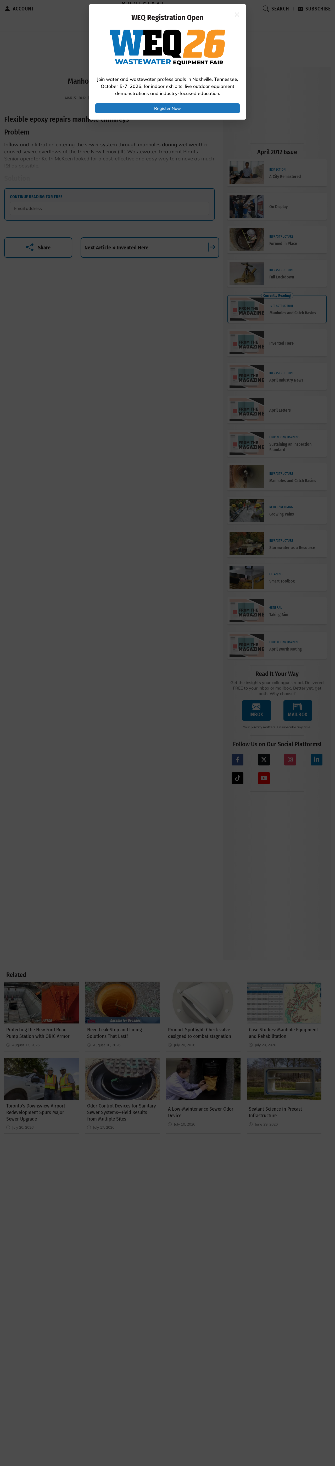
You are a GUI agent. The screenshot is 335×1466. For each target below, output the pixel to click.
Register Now (167, 108)
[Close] (237, 14)
